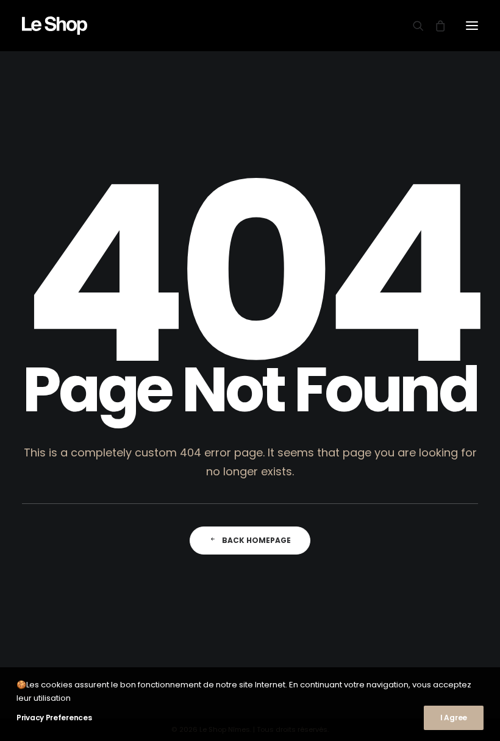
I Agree (453, 717)
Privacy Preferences (53, 717)
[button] (472, 25)
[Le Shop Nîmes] (54, 25)
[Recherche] (413, 25)
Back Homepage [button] (256, 540)
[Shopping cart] (435, 25)
